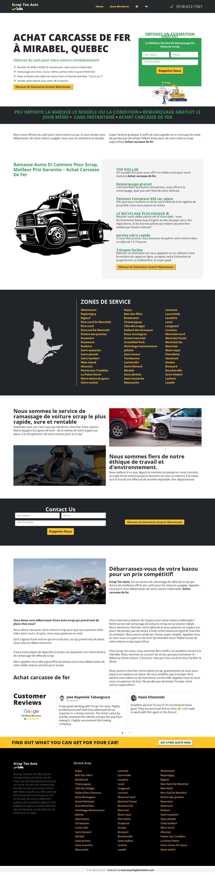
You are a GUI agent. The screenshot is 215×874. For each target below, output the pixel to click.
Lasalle (170, 382)
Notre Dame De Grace (174, 845)
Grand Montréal (84, 801)
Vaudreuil (171, 358)
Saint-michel (89, 382)
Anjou (128, 310)
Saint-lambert (90, 358)
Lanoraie (171, 310)
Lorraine (171, 330)
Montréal (171, 346)
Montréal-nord (175, 334)
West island (88, 362)
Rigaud (85, 318)
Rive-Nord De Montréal (174, 784)
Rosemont (88, 342)
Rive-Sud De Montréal (174, 792)
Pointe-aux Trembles (94, 370)
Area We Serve (119, 6)
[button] (56, 710)
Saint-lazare (132, 354)
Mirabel (129, 370)
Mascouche (131, 382)
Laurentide (172, 314)
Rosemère (87, 338)
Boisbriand (131, 318)
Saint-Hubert (174, 374)
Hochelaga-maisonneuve (140, 346)
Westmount (89, 310)
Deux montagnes (135, 334)
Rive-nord (87, 326)
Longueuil (172, 326)
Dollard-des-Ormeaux (138, 330)
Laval (169, 322)
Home (99, 6)
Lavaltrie (171, 318)
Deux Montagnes (85, 797)
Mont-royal (172, 350)
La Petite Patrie (91, 374)
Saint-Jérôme (132, 374)
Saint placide (89, 354)
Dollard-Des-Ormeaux (88, 792)
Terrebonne (131, 358)
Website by (131, 870)
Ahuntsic (87, 366)
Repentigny (88, 314)
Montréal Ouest (175, 338)
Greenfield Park (134, 342)
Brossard (171, 366)
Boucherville (173, 370)
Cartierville (131, 362)
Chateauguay (133, 322)
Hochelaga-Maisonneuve (90, 810)
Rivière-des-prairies (93, 334)
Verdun (170, 362)
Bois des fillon (133, 314)
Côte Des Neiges (85, 788)
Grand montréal (135, 338)
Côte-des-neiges (134, 326)
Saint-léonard (133, 366)
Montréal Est (173, 342)
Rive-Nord (167, 788)
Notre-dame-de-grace (95, 378)
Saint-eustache (91, 350)
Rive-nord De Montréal (96, 322)
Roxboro (86, 346)
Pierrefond (172, 354)
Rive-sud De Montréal (95, 330)
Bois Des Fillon (83, 775)
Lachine (170, 378)
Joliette (129, 350)
